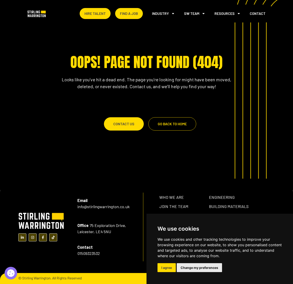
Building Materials (229, 206)
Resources (224, 13)
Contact (258, 13)
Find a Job (129, 13)
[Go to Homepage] (36, 13)
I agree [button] (166, 268)
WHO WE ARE (171, 197)
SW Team (191, 13)
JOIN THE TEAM (173, 206)
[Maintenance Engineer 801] (11, 273)
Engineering (222, 197)
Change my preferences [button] (199, 268)
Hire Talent (95, 13)
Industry (160, 13)
